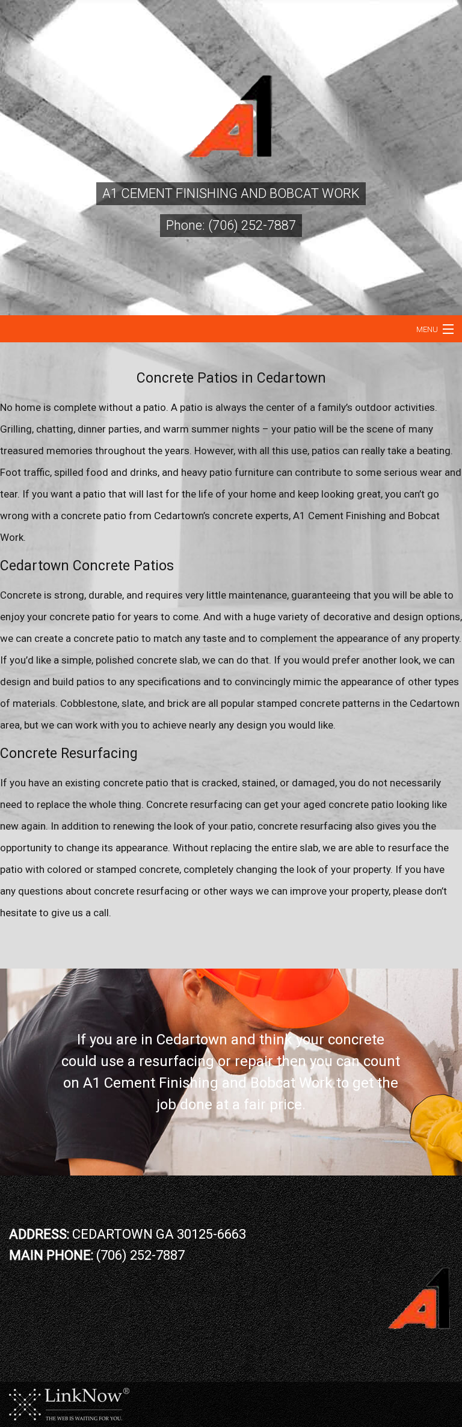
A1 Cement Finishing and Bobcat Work (231, 193)
